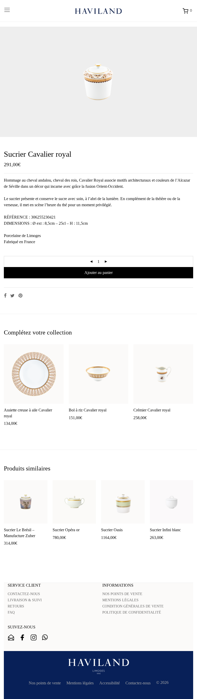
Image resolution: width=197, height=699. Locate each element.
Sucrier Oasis (112, 530)
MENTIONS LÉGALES (120, 600)
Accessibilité (109, 683)
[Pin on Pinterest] (20, 295)
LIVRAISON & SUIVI (25, 600)
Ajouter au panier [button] (15, 431)
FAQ (11, 612)
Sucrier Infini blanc (165, 530)
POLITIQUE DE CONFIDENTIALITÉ (131, 612)
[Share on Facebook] (5, 295)
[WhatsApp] (45, 637)
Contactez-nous (138, 683)
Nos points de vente (45, 683)
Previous (4, 81)
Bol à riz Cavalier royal (87, 410)
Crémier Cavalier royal (151, 410)
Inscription (11, 637)
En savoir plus (43, 431)
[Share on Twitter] (12, 295)
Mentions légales (80, 683)
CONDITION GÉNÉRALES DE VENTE (133, 606)
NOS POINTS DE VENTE (122, 594)
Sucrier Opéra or (66, 530)
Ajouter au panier (98, 272)
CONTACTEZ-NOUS (24, 594)
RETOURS (16, 606)
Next (192, 81)
